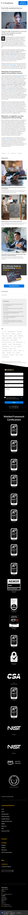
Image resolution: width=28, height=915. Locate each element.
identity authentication (17, 344)
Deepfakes (10, 90)
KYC (8, 153)
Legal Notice (19, 912)
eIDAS (20, 337)
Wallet (3, 823)
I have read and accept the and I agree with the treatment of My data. (14, 398)
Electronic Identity (5, 340)
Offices (3, 847)
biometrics (4, 153)
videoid (16, 354)
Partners (4, 839)
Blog (2, 860)
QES (2, 828)
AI (2, 331)
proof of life (20, 153)
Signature (4, 826)
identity (9, 344)
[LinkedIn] (2, 871)
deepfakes (11, 335)
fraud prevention (19, 342)
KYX (2, 809)
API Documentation (6, 852)
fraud (14, 342)
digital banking (20, 335)
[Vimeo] (10, 871)
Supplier (3, 352)
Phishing (10, 348)
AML (5, 331)
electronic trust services (6, 342)
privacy (15, 348)
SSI (23, 350)
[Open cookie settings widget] (2, 912)
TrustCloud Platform (7, 805)
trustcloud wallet (5, 354)
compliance (19, 333)
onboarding (19, 346)
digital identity (9, 337)
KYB (11, 346)
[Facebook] (5, 871)
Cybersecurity (4, 335)
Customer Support (6, 866)
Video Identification (6, 821)
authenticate (8, 138)
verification (12, 354)
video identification (5, 356)
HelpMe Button (5, 819)
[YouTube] (12, 871)
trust (13, 352)
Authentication (19, 331)
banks (3, 333)
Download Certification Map (7, 796)
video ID (21, 354)
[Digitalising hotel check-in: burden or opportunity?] (14, 207)
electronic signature (14, 340)
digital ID (3, 337)
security (14, 350)
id (24, 342)
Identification (5, 814)
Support (3, 845)
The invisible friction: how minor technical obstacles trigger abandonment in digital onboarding (13, 255)
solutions (19, 350)
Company (4, 842)
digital (15, 335)
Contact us (4, 864)
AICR (2, 811)
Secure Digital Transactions (7, 350)
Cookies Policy (5, 914)
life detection (13, 153)
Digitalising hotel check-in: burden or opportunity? (11, 221)
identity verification (5, 346)
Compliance (12, 914)
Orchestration (4, 348)
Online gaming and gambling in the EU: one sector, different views (14, 362)
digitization (15, 337)
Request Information (23, 3)
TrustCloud (18, 352)
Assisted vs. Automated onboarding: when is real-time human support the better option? (13, 317)
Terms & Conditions (5, 912)
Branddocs (13, 333)
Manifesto (4, 850)
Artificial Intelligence (11, 331)
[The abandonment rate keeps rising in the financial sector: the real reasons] (14, 173)
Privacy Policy (12, 912)
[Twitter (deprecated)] (7, 871)
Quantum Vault (5, 831)
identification (4, 344)
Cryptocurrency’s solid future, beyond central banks (11, 361)
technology (9, 352)
